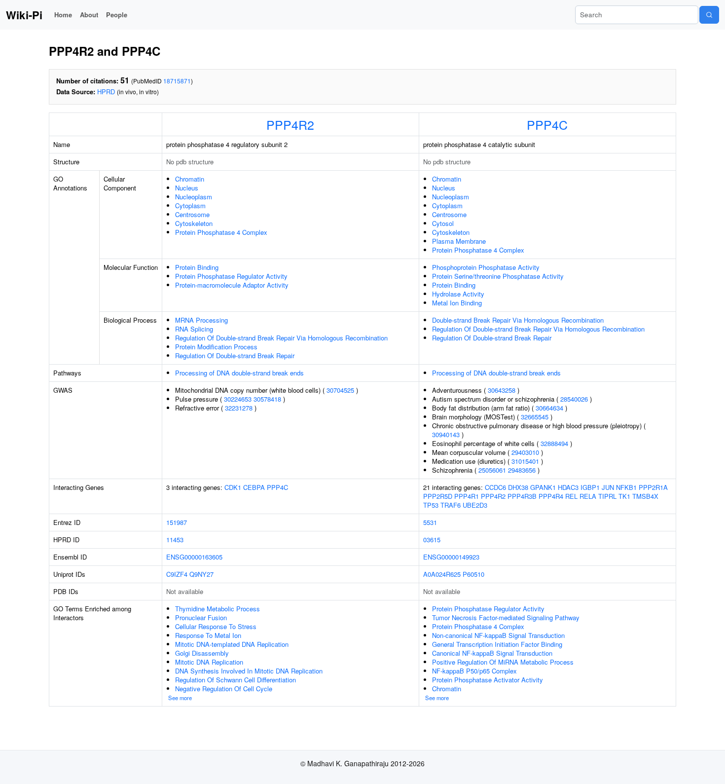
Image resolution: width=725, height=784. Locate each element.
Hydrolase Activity (458, 294)
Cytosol (443, 223)
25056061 (492, 470)
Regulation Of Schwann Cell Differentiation (235, 679)
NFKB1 (626, 487)
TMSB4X (645, 496)
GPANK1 (543, 487)
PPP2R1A (653, 487)
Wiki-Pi (24, 15)
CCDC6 (495, 487)
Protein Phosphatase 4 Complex (221, 232)
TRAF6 (450, 505)
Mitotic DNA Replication (209, 662)
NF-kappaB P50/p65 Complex (474, 670)
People (116, 14)
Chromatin (189, 179)
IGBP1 (590, 487)
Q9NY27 (201, 574)
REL (571, 496)
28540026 (574, 399)
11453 (174, 539)
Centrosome (192, 214)
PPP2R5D (437, 496)
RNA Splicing (194, 329)
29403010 (525, 452)
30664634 (549, 407)
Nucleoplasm (193, 196)
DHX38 (518, 487)
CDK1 (232, 487)
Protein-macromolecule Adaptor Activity (232, 285)
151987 (176, 522)
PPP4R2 (290, 124)
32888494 (554, 443)
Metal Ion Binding (457, 302)
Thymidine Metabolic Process (217, 608)
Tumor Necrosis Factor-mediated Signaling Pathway (506, 617)
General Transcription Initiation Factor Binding (497, 644)
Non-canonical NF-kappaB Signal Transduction (498, 635)
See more (180, 698)
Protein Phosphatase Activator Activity (487, 679)
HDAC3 (568, 487)
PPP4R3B (522, 496)
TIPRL (607, 496)
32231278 (239, 407)
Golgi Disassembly (202, 653)
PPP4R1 (466, 496)
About (89, 14)
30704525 (340, 390)
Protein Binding (196, 267)
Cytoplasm (190, 205)
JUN (608, 487)
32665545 (534, 416)
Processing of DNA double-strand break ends (239, 372)
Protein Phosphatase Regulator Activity (231, 276)
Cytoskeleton (194, 223)
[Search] (709, 15)
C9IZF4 (176, 574)
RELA (588, 496)
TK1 (624, 496)
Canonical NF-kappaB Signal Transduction (492, 653)
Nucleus (186, 187)
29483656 (522, 470)
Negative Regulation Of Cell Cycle (223, 688)
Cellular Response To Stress (215, 626)
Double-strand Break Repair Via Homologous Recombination (518, 320)
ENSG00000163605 (194, 556)
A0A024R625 (442, 574)
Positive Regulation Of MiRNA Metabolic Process (503, 662)
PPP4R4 (551, 496)
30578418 (267, 399)
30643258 (501, 390)
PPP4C (547, 124)
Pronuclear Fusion (201, 617)
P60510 (473, 574)
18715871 (177, 80)
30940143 (446, 434)
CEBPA (254, 487)
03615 (431, 539)
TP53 (430, 505)
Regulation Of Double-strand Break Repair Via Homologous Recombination (281, 337)
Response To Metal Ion (208, 635)
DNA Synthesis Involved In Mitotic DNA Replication (249, 670)
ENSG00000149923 (451, 556)
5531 (430, 522)
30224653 (238, 399)
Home (63, 14)
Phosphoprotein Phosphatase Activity (486, 267)
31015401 (525, 461)
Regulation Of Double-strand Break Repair (234, 355)
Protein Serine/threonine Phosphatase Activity (498, 276)
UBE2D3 (475, 505)
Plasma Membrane (459, 241)
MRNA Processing (201, 320)
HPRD (106, 91)
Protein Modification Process (216, 346)
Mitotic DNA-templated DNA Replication (232, 644)
